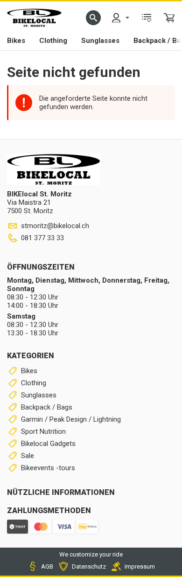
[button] (93, 17)
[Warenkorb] (169, 17)
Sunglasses (100, 40)
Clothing (53, 40)
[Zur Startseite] (34, 17)
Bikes (16, 40)
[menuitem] (120, 17)
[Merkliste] (146, 17)
